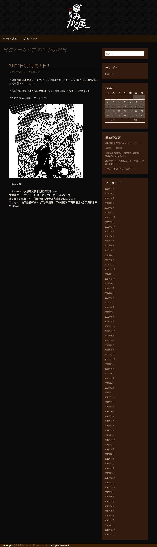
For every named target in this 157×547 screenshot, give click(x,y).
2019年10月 (110, 402)
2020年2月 (110, 387)
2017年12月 (110, 477)
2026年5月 (110, 193)
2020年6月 (110, 373)
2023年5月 (110, 321)
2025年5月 (110, 250)
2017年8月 (110, 496)
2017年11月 (110, 482)
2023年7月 (110, 312)
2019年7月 (110, 406)
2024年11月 (110, 274)
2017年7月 (110, 501)
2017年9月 (110, 492)
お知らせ (35, 71)
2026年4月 (110, 198)
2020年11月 (110, 359)
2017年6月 (110, 506)
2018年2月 (110, 468)
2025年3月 (110, 260)
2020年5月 (110, 378)
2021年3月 (110, 345)
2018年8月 (110, 454)
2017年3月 (110, 520)
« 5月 (113, 120)
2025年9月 (110, 231)
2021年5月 (110, 335)
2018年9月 (110, 449)
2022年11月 (110, 331)
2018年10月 (110, 444)
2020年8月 (110, 368)
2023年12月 (110, 302)
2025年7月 (110, 241)
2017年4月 (110, 515)
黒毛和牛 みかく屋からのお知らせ (32, 545)
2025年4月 (110, 255)
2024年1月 (110, 297)
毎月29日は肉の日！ (114, 148)
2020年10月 (110, 364)
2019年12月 (110, 392)
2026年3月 (110, 203)
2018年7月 (110, 458)
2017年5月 (110, 511)
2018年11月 (110, 440)
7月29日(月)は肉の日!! (29, 65)
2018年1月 (110, 473)
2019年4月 (110, 421)
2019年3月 (110, 425)
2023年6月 (110, 316)
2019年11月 (110, 397)
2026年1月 (110, 212)
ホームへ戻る (10, 38)
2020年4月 (110, 383)
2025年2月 (110, 264)
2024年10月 (110, 278)
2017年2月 (110, 525)
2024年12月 (110, 269)
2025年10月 (110, 226)
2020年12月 (110, 354)
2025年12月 (110, 217)
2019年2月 (110, 430)
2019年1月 (110, 435)
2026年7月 (110, 188)
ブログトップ (30, 38)
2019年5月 (110, 416)
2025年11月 (110, 222)
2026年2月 (110, 207)
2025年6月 (110, 245)
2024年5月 (110, 288)
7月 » (136, 120)
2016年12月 (110, 530)
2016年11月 (110, 534)
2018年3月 (110, 463)
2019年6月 (110, 411)
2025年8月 (110, 236)
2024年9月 (110, 283)
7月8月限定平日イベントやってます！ (123, 143)
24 (108, 115)
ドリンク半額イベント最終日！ (120, 168)
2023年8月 (110, 307)
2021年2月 (110, 350)
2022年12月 (110, 326)
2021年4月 (110, 340)
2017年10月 (110, 487)
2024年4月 (110, 293)
